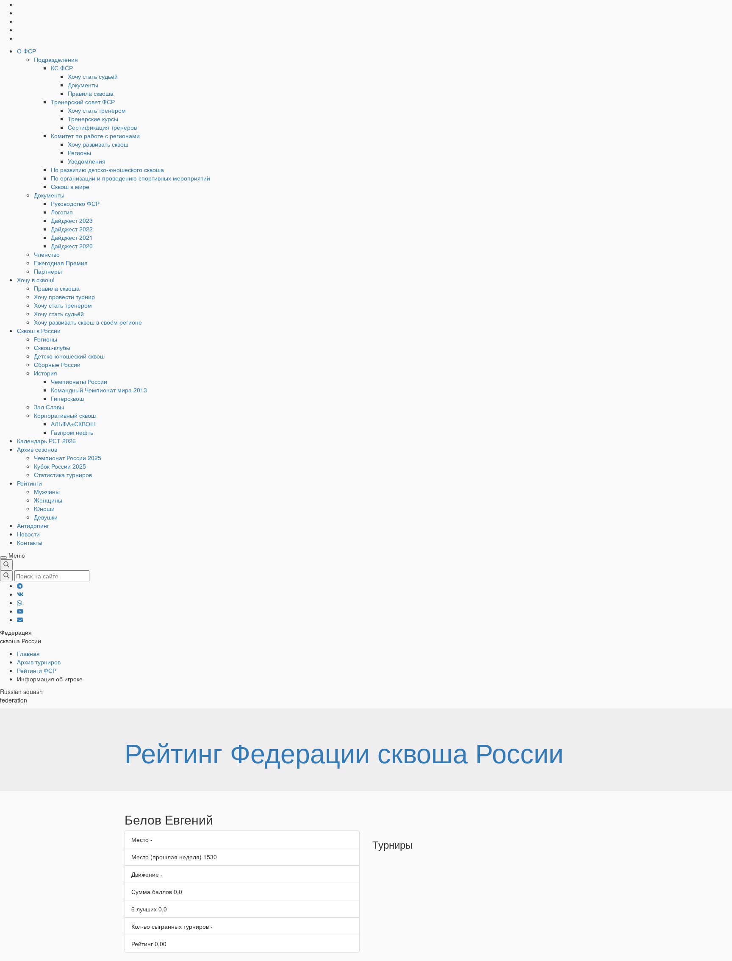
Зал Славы (49, 407)
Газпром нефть (72, 432)
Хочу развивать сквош (98, 144)
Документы (83, 85)
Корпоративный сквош (65, 415)
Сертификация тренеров (102, 127)
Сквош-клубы (52, 347)
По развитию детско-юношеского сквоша (107, 169)
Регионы (79, 152)
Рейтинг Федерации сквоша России (344, 752)
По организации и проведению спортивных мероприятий (130, 178)
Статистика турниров (63, 474)
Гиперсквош (67, 398)
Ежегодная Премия (61, 262)
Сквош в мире (70, 186)
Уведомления (86, 161)
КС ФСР (62, 68)
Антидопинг (33, 525)
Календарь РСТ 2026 (46, 440)
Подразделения (56, 59)
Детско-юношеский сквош (69, 356)
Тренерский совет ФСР (83, 101)
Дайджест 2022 (72, 229)
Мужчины (47, 491)
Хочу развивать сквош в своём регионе (88, 322)
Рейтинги (29, 483)
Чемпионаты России (79, 381)
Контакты (29, 542)
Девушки (46, 517)
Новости (28, 534)
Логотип (62, 212)
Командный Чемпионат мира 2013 (99, 390)
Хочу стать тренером (97, 110)
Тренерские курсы (93, 118)
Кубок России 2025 (60, 466)
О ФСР (26, 51)
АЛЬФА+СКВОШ (73, 423)
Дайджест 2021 (72, 237)
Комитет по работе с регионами (95, 135)
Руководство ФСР (75, 203)
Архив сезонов (37, 449)
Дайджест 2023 (72, 220)
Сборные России (57, 364)
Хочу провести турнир (64, 296)
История (45, 373)
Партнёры (48, 271)
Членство (47, 254)
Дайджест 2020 (72, 246)
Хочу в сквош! (36, 279)
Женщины (48, 500)
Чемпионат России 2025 (67, 457)
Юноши (44, 508)
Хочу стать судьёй (93, 76)
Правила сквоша (91, 93)
